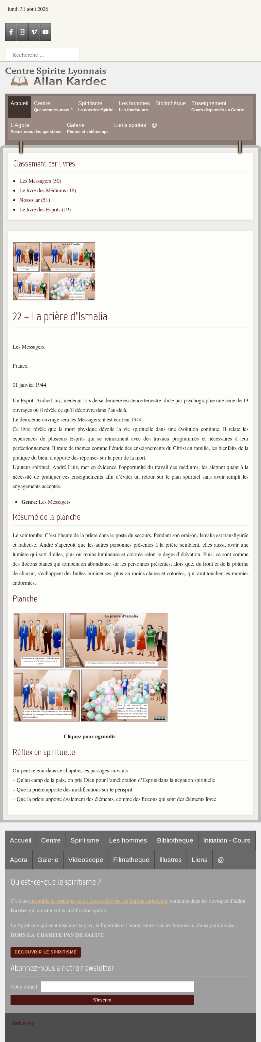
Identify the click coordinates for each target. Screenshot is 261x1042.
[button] (54, 298)
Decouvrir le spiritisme (46, 952)
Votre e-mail (24, 986)
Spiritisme (85, 840)
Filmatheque (131, 859)
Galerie (47, 859)
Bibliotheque (175, 840)
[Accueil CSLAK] (56, 78)
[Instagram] (22, 32)
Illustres (170, 859)
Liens (200, 859)
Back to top (23, 1023)
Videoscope (85, 859)
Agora (19, 859)
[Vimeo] (34, 32)
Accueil (20, 840)
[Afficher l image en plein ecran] (91, 720)
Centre (51, 840)
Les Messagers (54, 501)
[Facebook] (11, 32)
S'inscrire (102, 1000)
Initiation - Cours (226, 840)
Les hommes (128, 840)
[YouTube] (45, 32)
